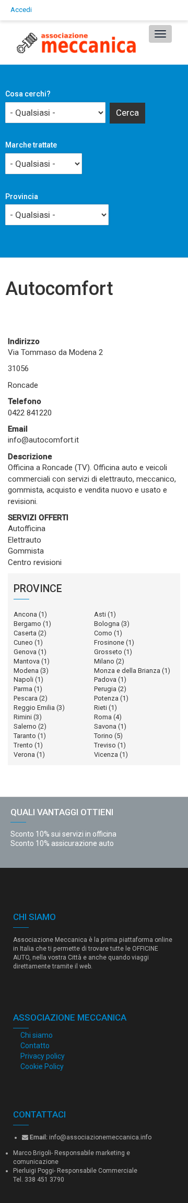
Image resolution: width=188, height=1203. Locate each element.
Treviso (105, 745)
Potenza (106, 698)
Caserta (25, 633)
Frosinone (109, 642)
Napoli (23, 679)
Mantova (27, 661)
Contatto (35, 1045)
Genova (25, 652)
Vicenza (106, 754)
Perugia (105, 689)
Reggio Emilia (34, 707)
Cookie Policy (42, 1066)
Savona (105, 726)
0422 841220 (30, 413)
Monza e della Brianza (127, 670)
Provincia (21, 196)
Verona (24, 754)
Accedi (21, 10)
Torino (103, 736)
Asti (100, 614)
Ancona (25, 614)
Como (103, 633)
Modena (26, 670)
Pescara (26, 698)
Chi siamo (36, 1035)
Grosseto (108, 652)
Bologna (107, 624)
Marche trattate (31, 145)
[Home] (74, 42)
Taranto (25, 736)
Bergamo (27, 624)
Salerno (25, 726)
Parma (23, 689)
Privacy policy (42, 1056)
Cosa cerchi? (28, 94)
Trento (23, 745)
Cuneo (23, 642)
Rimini (23, 717)
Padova (105, 679)
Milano (104, 661)
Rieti (100, 707)
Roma (103, 717)
